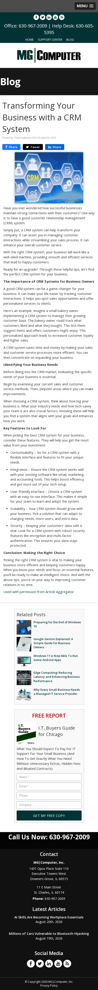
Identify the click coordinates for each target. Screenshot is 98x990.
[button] (85, 6)
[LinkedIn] (49, 17)
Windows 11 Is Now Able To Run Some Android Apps (56, 658)
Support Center (50, 39)
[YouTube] (55, 17)
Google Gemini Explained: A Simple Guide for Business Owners (53, 643)
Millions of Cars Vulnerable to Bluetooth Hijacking (49, 933)
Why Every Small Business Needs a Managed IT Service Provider (57, 692)
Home (29, 39)
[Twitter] (42, 17)
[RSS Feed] (62, 17)
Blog (70, 39)
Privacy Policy (49, 986)
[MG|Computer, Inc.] (49, 54)
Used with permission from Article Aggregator (38, 592)
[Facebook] (36, 17)
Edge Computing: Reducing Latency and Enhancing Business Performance (57, 677)
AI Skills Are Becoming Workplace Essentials (48, 917)
